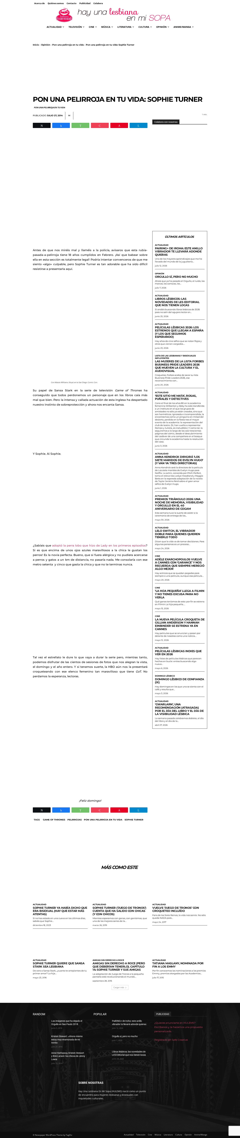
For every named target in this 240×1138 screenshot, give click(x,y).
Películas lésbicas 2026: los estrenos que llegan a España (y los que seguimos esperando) (179, 332)
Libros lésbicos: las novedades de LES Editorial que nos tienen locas (177, 302)
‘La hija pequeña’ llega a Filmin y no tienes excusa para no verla (179, 594)
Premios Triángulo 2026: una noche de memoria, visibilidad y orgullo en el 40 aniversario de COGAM (179, 503)
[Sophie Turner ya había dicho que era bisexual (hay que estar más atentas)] (60, 887)
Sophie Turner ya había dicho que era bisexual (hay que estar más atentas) (60, 911)
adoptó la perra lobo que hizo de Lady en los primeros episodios (98, 545)
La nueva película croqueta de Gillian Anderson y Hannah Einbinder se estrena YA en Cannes (180, 624)
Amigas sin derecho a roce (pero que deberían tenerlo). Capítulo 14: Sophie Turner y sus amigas (119, 966)
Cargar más (118, 987)
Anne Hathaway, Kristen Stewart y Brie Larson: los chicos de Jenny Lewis (68, 1056)
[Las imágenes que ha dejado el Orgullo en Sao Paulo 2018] (41, 1025)
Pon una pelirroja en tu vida (68, 44)
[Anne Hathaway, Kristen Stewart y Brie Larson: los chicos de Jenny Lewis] (41, 1057)
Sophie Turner (134, 819)
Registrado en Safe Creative (171, 1040)
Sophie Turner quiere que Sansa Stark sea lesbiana (58, 965)
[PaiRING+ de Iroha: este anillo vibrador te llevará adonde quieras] (101, 1025)
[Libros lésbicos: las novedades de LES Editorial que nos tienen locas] (101, 1055)
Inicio (36, 44)
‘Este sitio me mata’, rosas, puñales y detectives (175, 397)
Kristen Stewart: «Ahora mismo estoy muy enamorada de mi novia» (67, 1039)
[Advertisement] (120, 71)
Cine (157, 556)
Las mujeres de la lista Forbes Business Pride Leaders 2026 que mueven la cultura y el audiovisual (179, 366)
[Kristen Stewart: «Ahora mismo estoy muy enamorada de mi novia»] (41, 1040)
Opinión (45, 44)
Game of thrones (54, 819)
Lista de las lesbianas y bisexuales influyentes (175, 357)
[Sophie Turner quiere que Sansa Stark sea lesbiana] (60, 943)
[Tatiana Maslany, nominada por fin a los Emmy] (179, 943)
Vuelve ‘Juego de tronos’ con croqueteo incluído (175, 909)
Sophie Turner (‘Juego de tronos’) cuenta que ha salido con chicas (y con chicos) (119, 911)
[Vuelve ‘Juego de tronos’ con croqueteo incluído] (179, 887)
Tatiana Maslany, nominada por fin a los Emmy (178, 965)
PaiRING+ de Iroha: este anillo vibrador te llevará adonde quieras (178, 251)
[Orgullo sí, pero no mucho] (101, 1040)
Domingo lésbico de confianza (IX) (179, 681)
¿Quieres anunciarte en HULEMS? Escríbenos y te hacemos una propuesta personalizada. (178, 1027)
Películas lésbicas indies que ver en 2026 (178, 652)
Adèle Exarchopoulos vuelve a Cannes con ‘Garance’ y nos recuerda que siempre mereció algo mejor (179, 564)
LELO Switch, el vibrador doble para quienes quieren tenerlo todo (177, 534)
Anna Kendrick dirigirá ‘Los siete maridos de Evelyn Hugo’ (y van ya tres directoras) (179, 460)
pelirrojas (74, 819)
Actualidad (161, 245)
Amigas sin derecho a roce (108, 960)
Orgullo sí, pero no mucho (176, 276)
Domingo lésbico (165, 676)
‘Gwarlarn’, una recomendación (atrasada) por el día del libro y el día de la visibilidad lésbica (179, 709)
